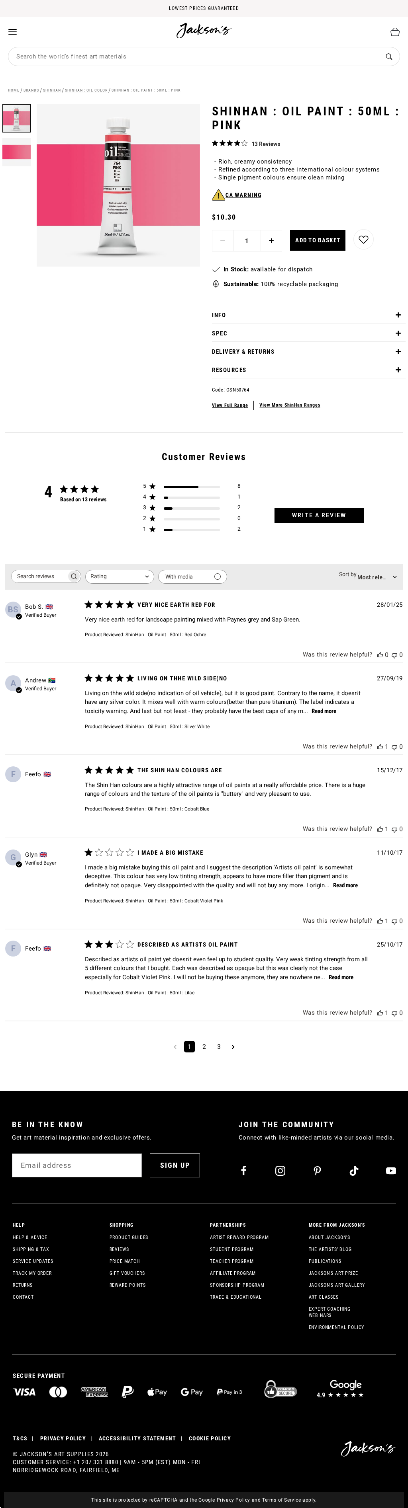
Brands (31, 90)
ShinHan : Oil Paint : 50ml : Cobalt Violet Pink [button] (174, 901)
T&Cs (20, 1438)
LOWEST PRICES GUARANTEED (204, 8)
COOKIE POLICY (210, 1438)
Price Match (125, 1261)
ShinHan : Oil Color (86, 90)
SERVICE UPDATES (33, 1261)
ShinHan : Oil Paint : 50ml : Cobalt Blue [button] (167, 809)
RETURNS (23, 1285)
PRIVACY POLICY (63, 1438)
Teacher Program (232, 1261)
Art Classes (324, 1297)
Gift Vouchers (127, 1273)
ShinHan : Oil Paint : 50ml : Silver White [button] (168, 726)
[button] (16, 149)
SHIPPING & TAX (31, 1249)
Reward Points (128, 1285)
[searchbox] (39, 576)
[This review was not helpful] (394, 655)
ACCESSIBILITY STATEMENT (138, 1438)
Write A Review (319, 515)
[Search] (389, 57)
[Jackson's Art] (204, 30)
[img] (215, 143)
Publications (325, 1261)
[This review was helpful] (380, 655)
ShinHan (52, 90)
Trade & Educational (236, 1297)
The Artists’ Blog (330, 1249)
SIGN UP (175, 1165)
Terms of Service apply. (289, 1500)
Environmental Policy (337, 1327)
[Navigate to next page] (233, 1046)
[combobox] (193, 56)
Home (14, 90)
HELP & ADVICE (30, 1237)
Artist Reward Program (239, 1237)
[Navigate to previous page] (175, 1046)
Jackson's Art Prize (333, 1273)
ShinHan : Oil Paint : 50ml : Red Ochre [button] (166, 634)
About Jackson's (330, 1237)
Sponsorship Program (237, 1285)
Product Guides (129, 1237)
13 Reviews (265, 144)
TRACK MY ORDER (32, 1273)
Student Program (232, 1249)
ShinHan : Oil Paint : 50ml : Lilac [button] (160, 993)
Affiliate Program (233, 1273)
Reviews (119, 1249)
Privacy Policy (233, 1500)
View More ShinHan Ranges (289, 405)
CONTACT (23, 1297)
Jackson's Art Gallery (337, 1285)
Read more (324, 711)
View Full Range (230, 405)
